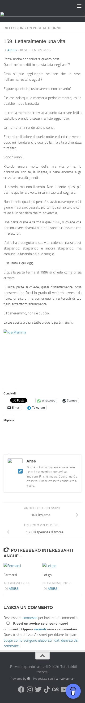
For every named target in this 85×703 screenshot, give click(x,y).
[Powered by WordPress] (28, 678)
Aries (12, 50)
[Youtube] (63, 689)
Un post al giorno (44, 28)
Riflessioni (14, 28)
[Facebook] (21, 689)
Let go (47, 575)
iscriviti (40, 629)
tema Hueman (65, 678)
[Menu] (79, 6)
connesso (29, 617)
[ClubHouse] (55, 689)
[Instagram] (29, 689)
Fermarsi (10, 575)
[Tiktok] (46, 689)
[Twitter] (38, 689)
